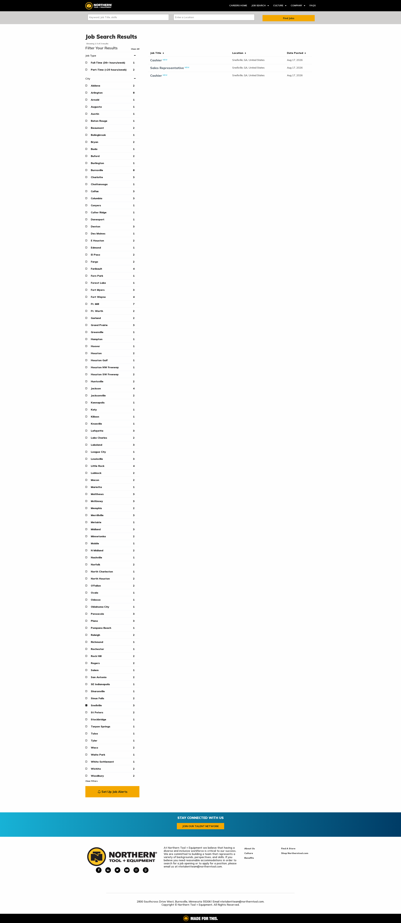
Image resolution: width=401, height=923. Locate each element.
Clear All (135, 49)
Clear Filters (91, 781)
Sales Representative (167, 68)
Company (296, 5)
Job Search (258, 5)
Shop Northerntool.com (294, 853)
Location (238, 52)
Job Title (156, 52)
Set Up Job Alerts (114, 792)
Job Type (90, 55)
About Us (249, 848)
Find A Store (288, 848)
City (87, 78)
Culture (278, 5)
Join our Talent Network (200, 826)
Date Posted (296, 52)
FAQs (313, 5)
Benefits (249, 857)
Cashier (156, 60)
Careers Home (238, 5)
